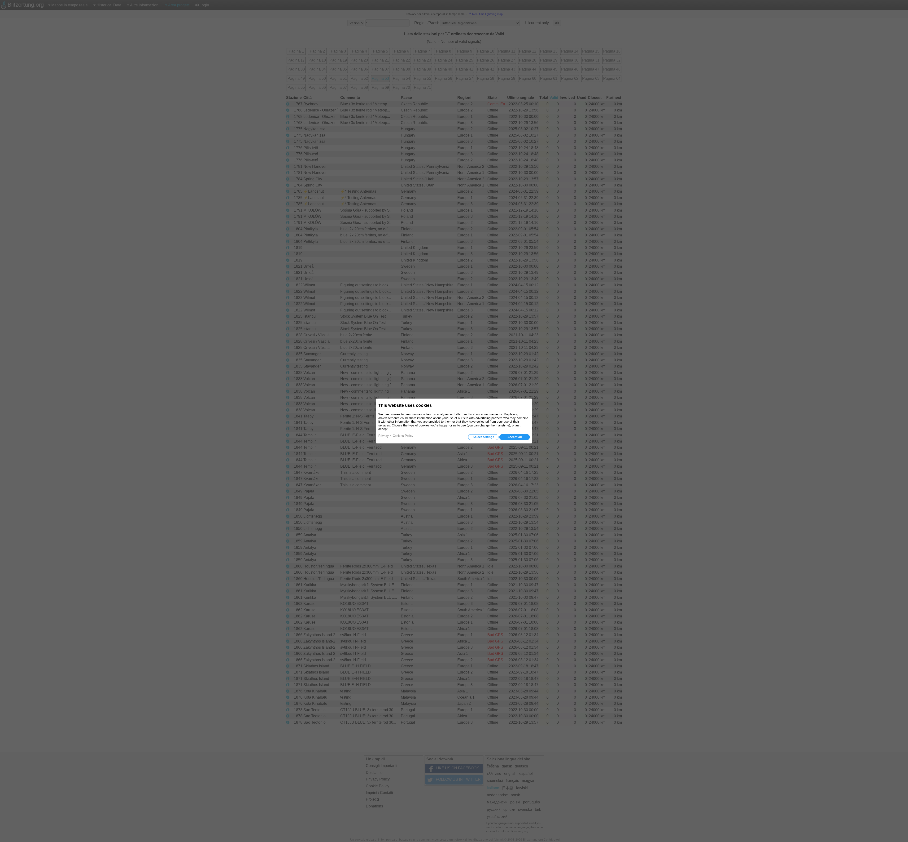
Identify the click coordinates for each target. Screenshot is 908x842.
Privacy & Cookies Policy (395, 436)
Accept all (514, 437)
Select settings (483, 437)
